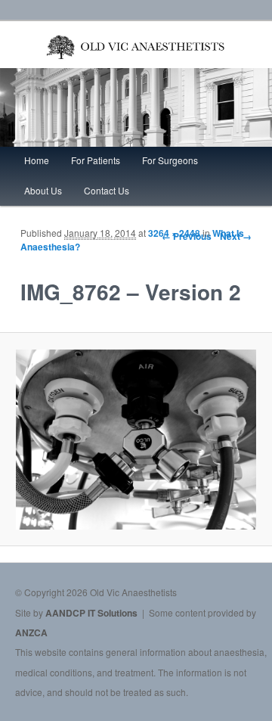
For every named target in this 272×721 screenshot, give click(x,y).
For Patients (95, 160)
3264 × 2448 (174, 233)
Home (36, 160)
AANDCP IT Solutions (91, 613)
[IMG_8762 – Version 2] (135, 440)
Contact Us (106, 190)
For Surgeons (170, 160)
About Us (43, 190)
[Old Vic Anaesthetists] (135, 60)
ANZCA (31, 632)
